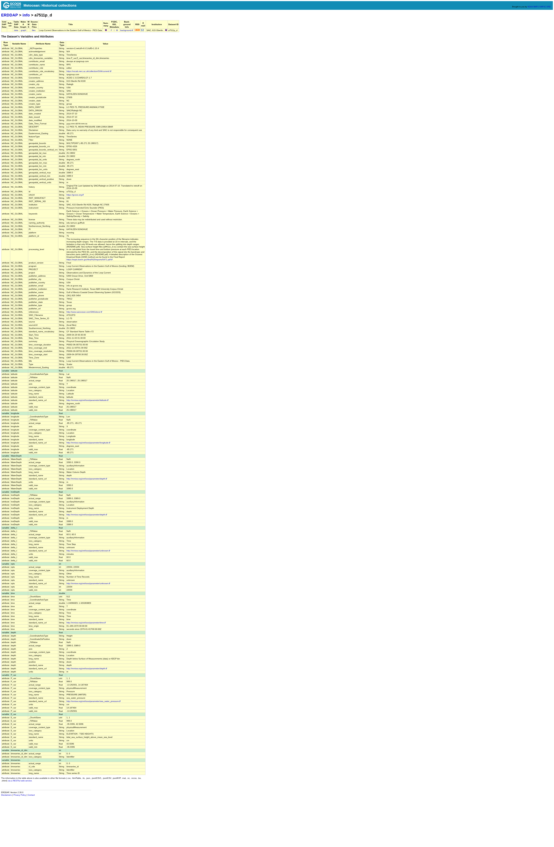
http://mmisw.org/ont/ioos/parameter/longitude (87, 443)
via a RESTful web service (20, 781)
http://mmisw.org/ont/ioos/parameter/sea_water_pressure (93, 701)
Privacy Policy (19, 795)
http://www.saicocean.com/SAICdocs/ (83, 312)
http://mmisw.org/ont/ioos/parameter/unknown (87, 551)
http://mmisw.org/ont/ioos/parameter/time (85, 623)
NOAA (530, 7)
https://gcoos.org (74, 195)
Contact (31, 795)
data (16, 30)
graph (23, 30)
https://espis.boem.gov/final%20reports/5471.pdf (89, 260)
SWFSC (542, 7)
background (125, 30)
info (26, 15)
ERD (549, 7)
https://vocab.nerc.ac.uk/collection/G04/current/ (88, 71)
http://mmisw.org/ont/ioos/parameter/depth (86, 479)
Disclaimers (6, 795)
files (33, 30)
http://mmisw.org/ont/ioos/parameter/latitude (87, 400)
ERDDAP (9, 15)
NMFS (536, 7)
